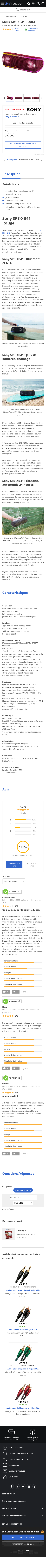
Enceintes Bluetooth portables (16, 16)
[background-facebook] (11, 1486)
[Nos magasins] (33, 3)
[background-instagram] (29, 1486)
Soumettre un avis (14, 864)
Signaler (24, 992)
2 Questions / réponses (33, 29)
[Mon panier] (43, 3)
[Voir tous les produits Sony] (34, 109)
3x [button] (7, 135)
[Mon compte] (38, 3)
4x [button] (12, 135)
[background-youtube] (23, 1486)
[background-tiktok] (35, 1486)
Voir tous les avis (32, 864)
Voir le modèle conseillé (23, 123)
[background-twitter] (17, 1486)
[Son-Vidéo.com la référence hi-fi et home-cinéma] (14, 3)
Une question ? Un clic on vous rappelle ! (23, 144)
